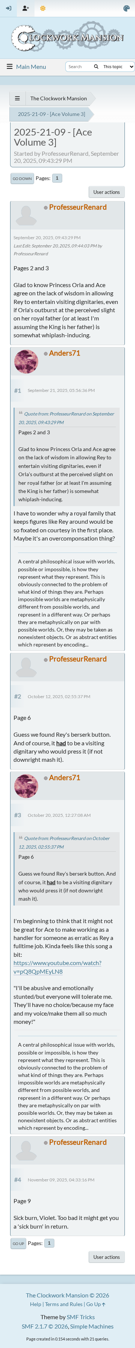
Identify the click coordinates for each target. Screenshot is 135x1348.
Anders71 (64, 353)
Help (35, 1304)
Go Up (18, 1243)
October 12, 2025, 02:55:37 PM (59, 696)
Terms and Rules (63, 1304)
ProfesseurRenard (78, 207)
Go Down (22, 178)
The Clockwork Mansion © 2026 (67, 1295)
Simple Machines (92, 1326)
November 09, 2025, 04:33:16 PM (61, 1179)
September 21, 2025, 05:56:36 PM (61, 390)
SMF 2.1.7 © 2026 (45, 1326)
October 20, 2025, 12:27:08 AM (59, 815)
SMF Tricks (81, 1316)
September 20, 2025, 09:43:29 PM (47, 237)
